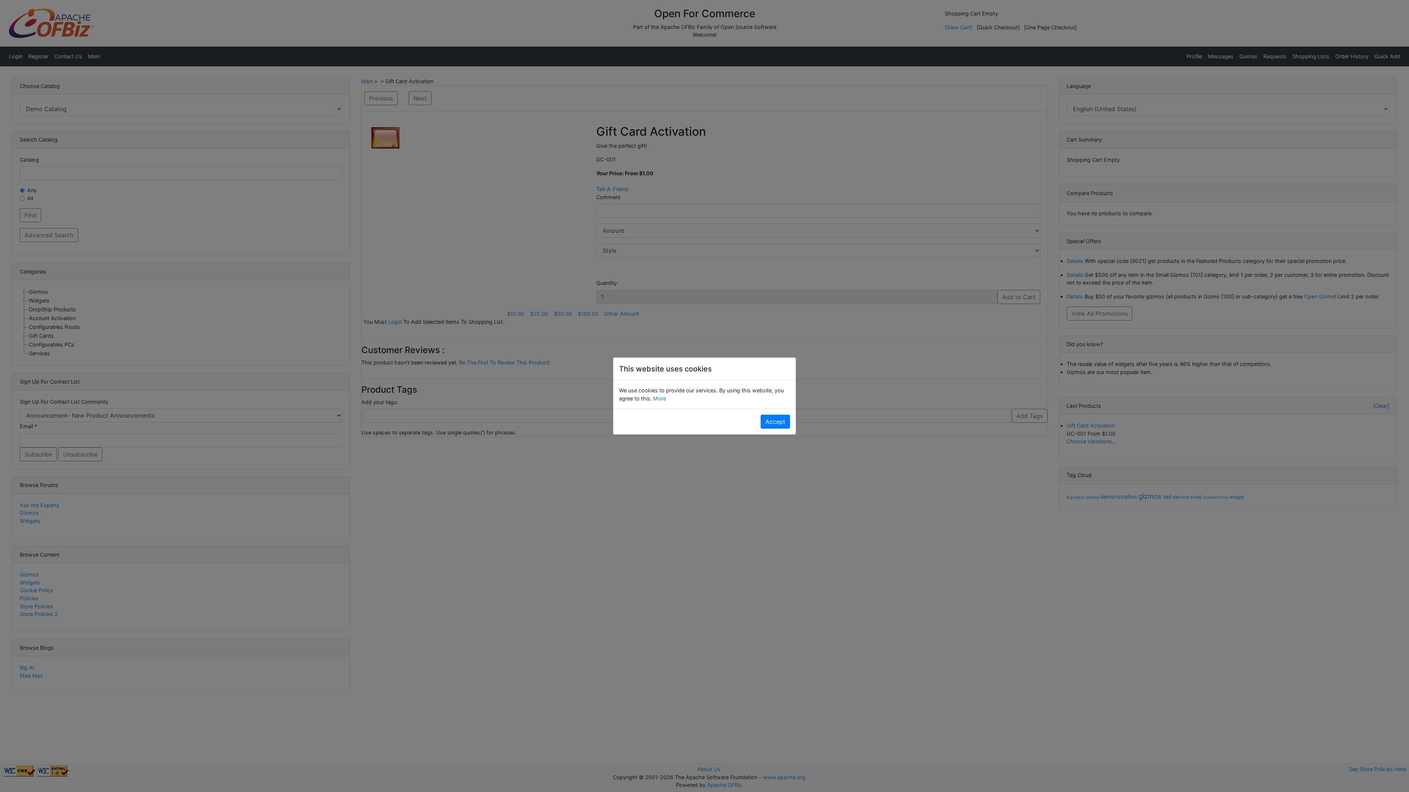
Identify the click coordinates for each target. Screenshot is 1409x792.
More (659, 398)
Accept (775, 421)
